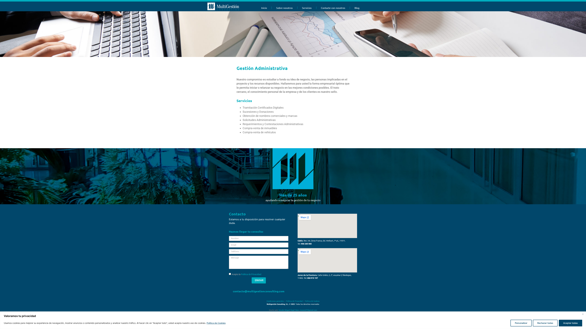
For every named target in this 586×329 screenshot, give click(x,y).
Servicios (307, 7)
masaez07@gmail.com (308, 310)
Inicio (264, 7)
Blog (356, 7)
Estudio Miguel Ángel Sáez (289, 310)
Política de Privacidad (251, 274)
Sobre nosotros (284, 7)
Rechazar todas (545, 323)
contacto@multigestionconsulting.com (258, 291)
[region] (293, 320)
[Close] (583, 314)
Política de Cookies (216, 323)
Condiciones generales (275, 301)
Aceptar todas (570, 323)
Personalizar (521, 323)
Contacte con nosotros (333, 7)
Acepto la (246, 274)
